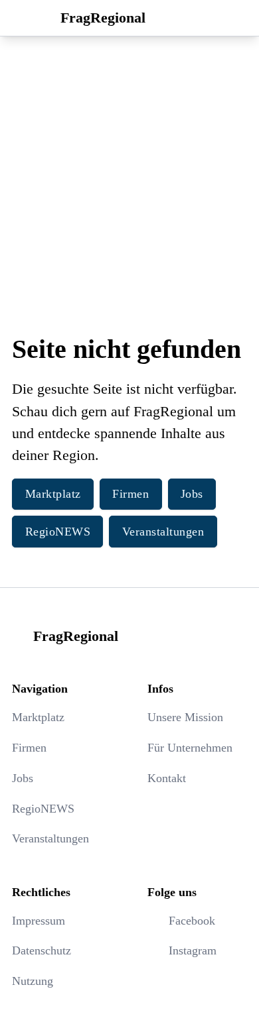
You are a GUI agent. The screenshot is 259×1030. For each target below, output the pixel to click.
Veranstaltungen (163, 531)
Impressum (38, 920)
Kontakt (166, 778)
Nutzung (32, 981)
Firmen (130, 493)
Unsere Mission (185, 717)
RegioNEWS (58, 531)
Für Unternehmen (189, 747)
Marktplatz (53, 493)
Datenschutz (41, 950)
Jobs (192, 493)
